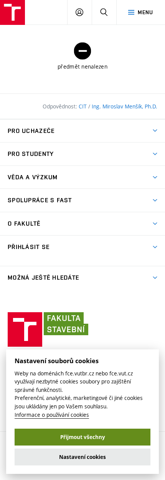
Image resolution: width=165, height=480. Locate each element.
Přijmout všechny (82, 437)
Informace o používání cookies (52, 414)
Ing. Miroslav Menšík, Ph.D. (124, 106)
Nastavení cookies (82, 457)
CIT (83, 106)
